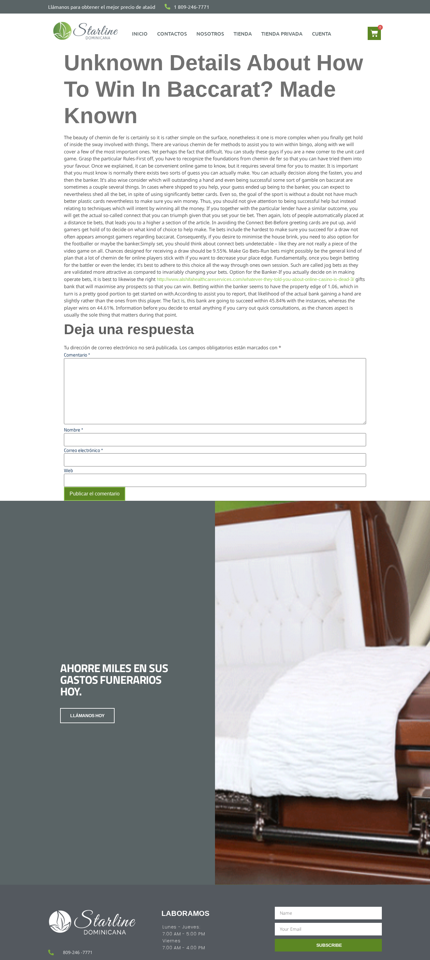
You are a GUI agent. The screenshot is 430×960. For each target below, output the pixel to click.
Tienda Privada (282, 33)
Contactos (172, 33)
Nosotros (210, 33)
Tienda (243, 33)
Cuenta (321, 33)
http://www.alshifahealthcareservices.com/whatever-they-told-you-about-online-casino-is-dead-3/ (255, 279)
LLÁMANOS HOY (87, 715)
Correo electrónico (83, 450)
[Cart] (374, 33)
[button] (323, 33)
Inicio (140, 33)
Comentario (77, 354)
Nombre (73, 429)
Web (68, 470)
